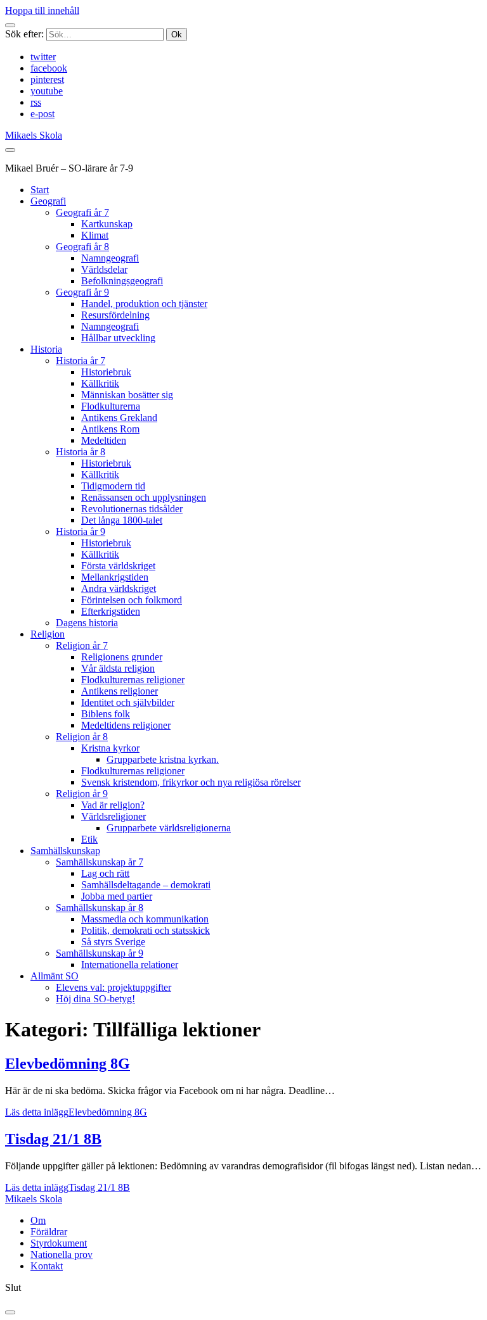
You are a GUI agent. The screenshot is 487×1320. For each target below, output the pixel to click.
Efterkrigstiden (110, 611)
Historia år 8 (80, 451)
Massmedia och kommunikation (145, 919)
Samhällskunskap (65, 850)
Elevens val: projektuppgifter (113, 987)
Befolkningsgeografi (122, 280)
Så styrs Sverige (113, 941)
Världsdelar (104, 269)
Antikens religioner (119, 691)
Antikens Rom (110, 429)
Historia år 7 (80, 360)
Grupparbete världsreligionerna (169, 827)
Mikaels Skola (33, 135)
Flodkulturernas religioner (133, 679)
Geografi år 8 (82, 246)
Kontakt (46, 1265)
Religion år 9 (82, 793)
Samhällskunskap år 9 (99, 953)
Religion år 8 (82, 736)
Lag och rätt (105, 873)
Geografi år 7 (82, 212)
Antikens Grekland (119, 417)
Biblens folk (105, 713)
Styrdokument (58, 1243)
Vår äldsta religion (118, 668)
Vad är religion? (113, 805)
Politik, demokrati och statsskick (145, 930)
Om (38, 1220)
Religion (47, 634)
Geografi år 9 (82, 292)
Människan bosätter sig (127, 394)
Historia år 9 (80, 531)
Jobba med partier (116, 896)
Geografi (48, 201)
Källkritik (100, 383)
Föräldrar (48, 1231)
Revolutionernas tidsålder (132, 508)
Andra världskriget (118, 588)
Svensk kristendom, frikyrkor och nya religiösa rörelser (191, 782)
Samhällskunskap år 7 (99, 862)
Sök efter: (24, 33)
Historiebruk (106, 372)
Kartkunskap (107, 223)
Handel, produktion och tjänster (144, 303)
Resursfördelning (115, 315)
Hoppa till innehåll (42, 10)
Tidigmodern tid (113, 486)
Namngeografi (110, 258)
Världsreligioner (113, 816)
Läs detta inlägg (76, 1112)
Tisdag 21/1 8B (53, 1139)
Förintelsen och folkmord (131, 599)
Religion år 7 (82, 645)
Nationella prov (61, 1254)
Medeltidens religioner (126, 725)
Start (39, 189)
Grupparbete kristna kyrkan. (163, 759)
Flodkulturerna (110, 406)
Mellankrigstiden (114, 577)
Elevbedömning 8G (67, 1063)
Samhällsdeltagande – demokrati (146, 884)
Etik (89, 839)
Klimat (94, 235)
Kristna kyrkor (110, 748)
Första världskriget (118, 565)
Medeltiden (103, 440)
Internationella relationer (129, 964)
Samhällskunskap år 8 (99, 907)
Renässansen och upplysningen (143, 497)
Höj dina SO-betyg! (95, 998)
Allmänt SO (54, 976)
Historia (46, 349)
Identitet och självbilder (127, 702)
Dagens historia (87, 622)
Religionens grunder (121, 656)
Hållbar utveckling (118, 337)
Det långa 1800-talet (121, 520)
